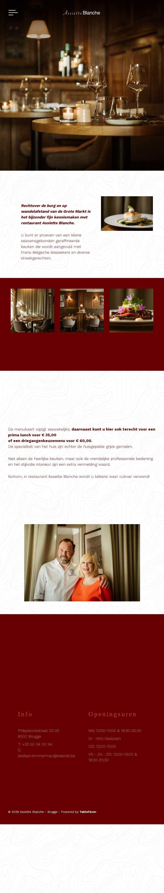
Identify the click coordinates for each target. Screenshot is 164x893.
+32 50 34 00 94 (37, 744)
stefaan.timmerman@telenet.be (46, 755)
